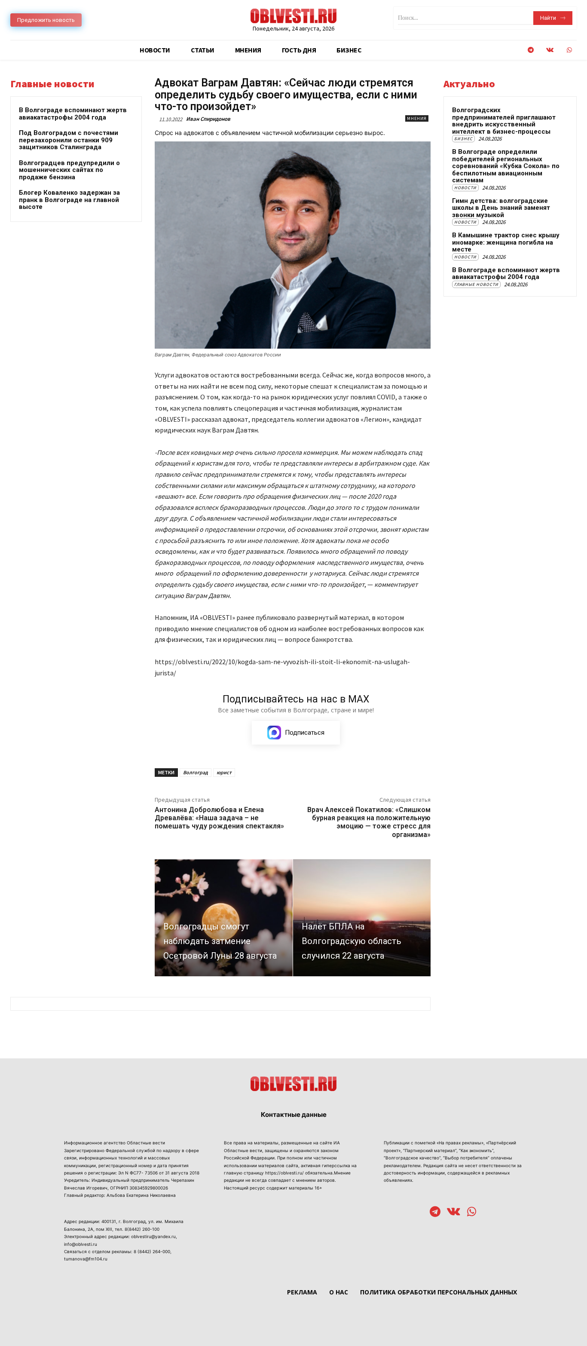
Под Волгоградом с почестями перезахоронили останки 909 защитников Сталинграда (68, 140)
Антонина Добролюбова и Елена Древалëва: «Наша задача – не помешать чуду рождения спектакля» (219, 818)
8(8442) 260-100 (142, 1229)
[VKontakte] (549, 50)
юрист (224, 772)
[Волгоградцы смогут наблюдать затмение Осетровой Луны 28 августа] (224, 917)
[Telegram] (530, 50)
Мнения (417, 118)
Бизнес (463, 138)
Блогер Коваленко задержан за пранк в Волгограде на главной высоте (69, 200)
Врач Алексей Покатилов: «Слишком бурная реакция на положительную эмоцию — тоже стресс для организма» (369, 822)
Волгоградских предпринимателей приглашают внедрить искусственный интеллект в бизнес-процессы (504, 120)
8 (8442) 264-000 (152, 1251)
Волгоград (195, 772)
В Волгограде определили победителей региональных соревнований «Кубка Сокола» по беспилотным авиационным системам (505, 166)
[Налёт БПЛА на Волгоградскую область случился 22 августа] (362, 917)
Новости (465, 187)
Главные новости (476, 284)
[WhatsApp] (569, 50)
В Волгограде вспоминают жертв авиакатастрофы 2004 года (73, 113)
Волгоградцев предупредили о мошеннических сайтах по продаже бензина (69, 170)
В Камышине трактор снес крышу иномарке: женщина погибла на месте (505, 242)
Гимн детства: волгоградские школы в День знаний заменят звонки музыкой (501, 208)
